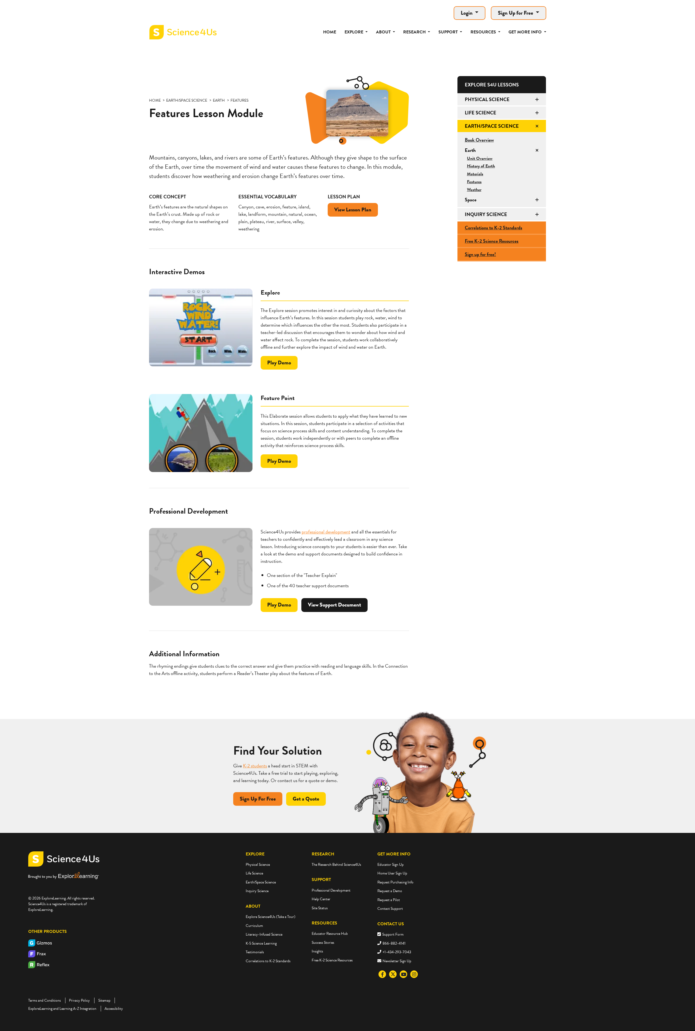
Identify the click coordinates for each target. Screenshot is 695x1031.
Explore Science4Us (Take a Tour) (270, 917)
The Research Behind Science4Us (336, 864)
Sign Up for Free (516, 13)
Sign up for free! (480, 254)
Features (474, 182)
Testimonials (255, 952)
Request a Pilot (388, 900)
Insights (317, 951)
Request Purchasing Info (395, 882)
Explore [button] (354, 32)
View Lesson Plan (352, 210)
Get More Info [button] (525, 32)
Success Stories (323, 942)
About (253, 906)
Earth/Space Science (492, 126)
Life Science (480, 112)
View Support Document (334, 605)
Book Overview (479, 139)
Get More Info (393, 854)
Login (467, 13)
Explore (255, 854)
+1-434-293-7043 (397, 952)
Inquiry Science (486, 214)
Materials (475, 174)
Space (470, 199)
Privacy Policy (79, 1000)
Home (329, 32)
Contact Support (390, 908)
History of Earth (481, 166)
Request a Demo (389, 891)
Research (323, 854)
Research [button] (415, 32)
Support (321, 879)
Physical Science (487, 99)
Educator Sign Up (390, 864)
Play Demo (280, 364)
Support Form (393, 934)
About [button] (384, 32)
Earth (470, 150)
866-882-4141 (394, 943)
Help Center (321, 899)
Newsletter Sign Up (397, 961)
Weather (474, 189)
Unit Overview (479, 158)
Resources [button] (483, 32)
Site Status (320, 908)
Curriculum (254, 926)
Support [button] (448, 32)
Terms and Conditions (44, 1000)
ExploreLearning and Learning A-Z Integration (62, 1008)
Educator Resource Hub (330, 933)
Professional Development (331, 890)
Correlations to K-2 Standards (493, 227)
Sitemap (104, 1000)
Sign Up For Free (258, 799)
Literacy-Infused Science (264, 934)
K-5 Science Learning (261, 943)
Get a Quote (306, 799)
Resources (324, 923)
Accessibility (114, 1008)
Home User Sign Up (392, 873)
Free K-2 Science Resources (492, 241)
